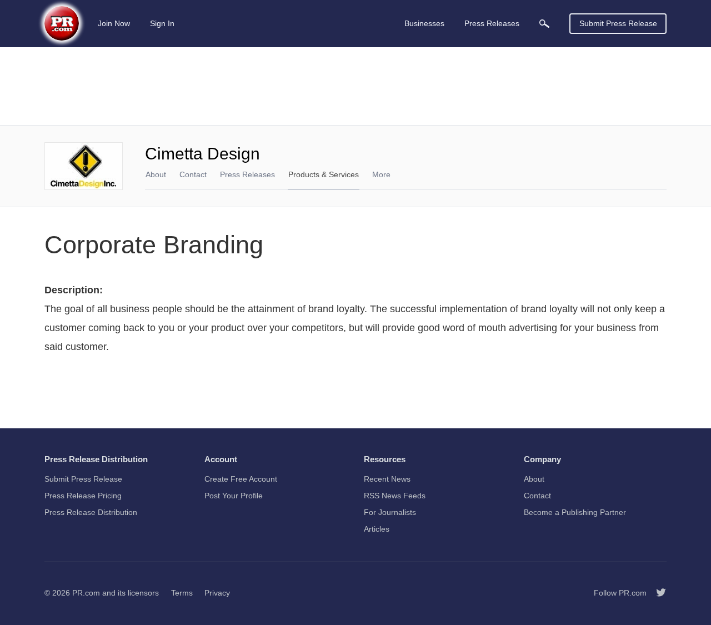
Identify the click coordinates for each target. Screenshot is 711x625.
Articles (376, 528)
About (156, 174)
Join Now (114, 23)
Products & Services (323, 174)
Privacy (217, 593)
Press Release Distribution (90, 512)
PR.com (86, 592)
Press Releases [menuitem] (491, 23)
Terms (182, 593)
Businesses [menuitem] (424, 23)
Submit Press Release (618, 23)
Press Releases (247, 174)
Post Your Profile (233, 495)
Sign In (162, 23)
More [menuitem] (381, 174)
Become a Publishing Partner (575, 512)
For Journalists (390, 512)
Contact (193, 174)
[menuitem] (544, 23)
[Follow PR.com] (657, 593)
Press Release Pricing (83, 495)
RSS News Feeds (394, 495)
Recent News (387, 478)
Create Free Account (240, 478)
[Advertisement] (355, 86)
